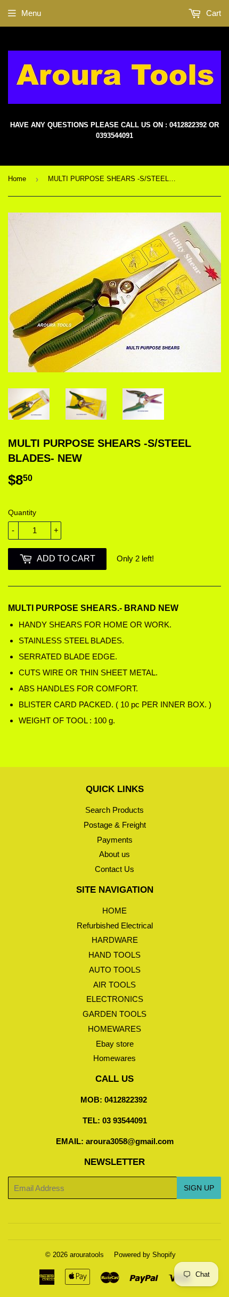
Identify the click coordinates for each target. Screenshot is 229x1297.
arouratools (87, 1255)
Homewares (114, 1058)
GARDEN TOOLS (114, 1013)
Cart (212, 13)
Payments (115, 839)
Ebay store (115, 1043)
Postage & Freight (115, 824)
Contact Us (114, 869)
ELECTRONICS (114, 999)
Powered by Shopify (145, 1255)
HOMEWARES (114, 1028)
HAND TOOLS (114, 954)
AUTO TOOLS (115, 969)
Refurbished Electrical (115, 925)
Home (17, 179)
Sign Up (199, 1188)
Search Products (114, 809)
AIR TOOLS (114, 984)
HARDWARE (115, 939)
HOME (114, 910)
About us (114, 854)
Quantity (22, 512)
